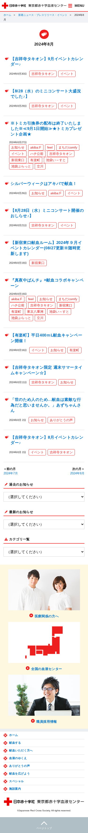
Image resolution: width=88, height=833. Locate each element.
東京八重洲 (35, 311)
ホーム (7, 15)
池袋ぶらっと (21, 166)
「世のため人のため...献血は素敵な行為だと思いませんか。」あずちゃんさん (46, 405)
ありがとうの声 (61, 420)
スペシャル (16, 781)
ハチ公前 (36, 154)
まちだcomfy (67, 147)
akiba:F (35, 147)
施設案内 (15, 788)
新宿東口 (17, 160)
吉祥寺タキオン (42, 74)
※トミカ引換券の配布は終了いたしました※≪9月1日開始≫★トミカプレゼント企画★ (46, 128)
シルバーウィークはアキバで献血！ (44, 183)
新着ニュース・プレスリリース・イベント (42, 15)
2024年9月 (77, 473)
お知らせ (17, 147)
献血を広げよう (19, 773)
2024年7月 (11, 473)
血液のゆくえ (18, 758)
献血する (15, 742)
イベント (66, 74)
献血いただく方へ (21, 750)
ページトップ (44, 828)
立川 (40, 166)
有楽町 (35, 160)
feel (50, 147)
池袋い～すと (56, 160)
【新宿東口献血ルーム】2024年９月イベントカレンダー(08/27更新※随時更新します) (46, 248)
